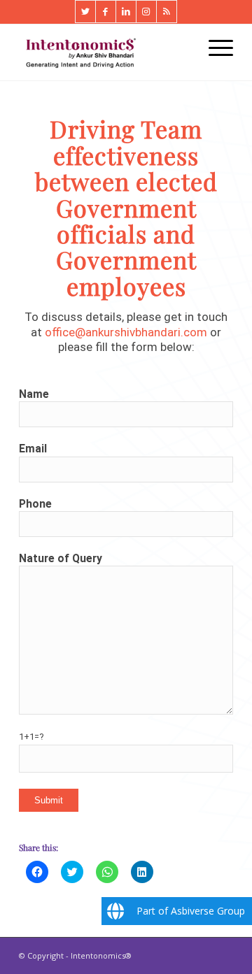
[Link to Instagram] (146, 11)
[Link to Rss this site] (166, 11)
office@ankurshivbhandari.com (126, 332)
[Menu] (214, 47)
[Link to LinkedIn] (126, 11)
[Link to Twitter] (85, 11)
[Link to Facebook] (105, 11)
